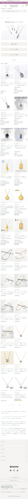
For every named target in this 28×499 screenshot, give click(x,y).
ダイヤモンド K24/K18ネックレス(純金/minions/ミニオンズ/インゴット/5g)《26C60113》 (20, 237)
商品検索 (4, 8)
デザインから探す (14, 49)
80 (19, 405)
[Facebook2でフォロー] (10, 471)
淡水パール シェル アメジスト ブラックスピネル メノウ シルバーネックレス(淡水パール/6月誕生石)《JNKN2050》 (7, 318)
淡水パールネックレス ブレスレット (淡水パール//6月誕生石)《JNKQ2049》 (20, 318)
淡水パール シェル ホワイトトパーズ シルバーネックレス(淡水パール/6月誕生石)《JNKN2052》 (7, 292)
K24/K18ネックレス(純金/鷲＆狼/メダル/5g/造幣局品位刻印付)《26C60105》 (7, 208)
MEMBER (3, 449)
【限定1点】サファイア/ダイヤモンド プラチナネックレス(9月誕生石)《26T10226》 (7, 84)
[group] (14, 3)
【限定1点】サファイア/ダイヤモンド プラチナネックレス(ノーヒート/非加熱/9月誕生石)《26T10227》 (20, 84)
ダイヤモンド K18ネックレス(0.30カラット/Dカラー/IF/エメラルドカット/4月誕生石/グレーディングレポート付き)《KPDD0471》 (20, 344)
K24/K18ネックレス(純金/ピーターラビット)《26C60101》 (7, 177)
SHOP (2, 445)
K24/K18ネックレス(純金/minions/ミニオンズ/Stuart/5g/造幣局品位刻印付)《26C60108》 (20, 208)
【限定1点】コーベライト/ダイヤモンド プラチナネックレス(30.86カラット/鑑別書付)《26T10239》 (7, 147)
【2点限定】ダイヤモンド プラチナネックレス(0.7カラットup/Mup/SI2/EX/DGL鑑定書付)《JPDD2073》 (7, 396)
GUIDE (2, 452)
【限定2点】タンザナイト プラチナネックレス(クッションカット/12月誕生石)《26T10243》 (20, 147)
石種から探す (14, 44)
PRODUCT (3, 441)
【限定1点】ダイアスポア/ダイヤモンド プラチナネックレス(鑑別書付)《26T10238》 (20, 115)
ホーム (2, 18)
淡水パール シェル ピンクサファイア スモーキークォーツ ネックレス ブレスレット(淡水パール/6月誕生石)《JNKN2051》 (20, 293)
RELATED (3, 460)
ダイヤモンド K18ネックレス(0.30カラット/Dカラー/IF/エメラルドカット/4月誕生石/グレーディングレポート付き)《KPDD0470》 (20, 370)
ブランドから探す (14, 54)
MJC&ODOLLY (3, 112)
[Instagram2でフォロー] (14, 471)
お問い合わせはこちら (14, 480)
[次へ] (22, 405)
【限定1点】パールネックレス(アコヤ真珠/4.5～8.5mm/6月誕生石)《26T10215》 (20, 267)
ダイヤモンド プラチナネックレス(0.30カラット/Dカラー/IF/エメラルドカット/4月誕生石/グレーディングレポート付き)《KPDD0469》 (7, 370)
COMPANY (3, 456)
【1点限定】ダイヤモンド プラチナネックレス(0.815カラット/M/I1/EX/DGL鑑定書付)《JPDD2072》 (20, 396)
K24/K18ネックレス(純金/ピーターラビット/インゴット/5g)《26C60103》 (20, 178)
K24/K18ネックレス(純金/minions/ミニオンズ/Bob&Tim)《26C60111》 (6, 237)
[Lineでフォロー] (17, 471)
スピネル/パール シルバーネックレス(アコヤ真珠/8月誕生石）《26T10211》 (7, 267)
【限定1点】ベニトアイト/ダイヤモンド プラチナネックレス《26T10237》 (7, 115)
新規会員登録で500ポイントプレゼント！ (14, 0)
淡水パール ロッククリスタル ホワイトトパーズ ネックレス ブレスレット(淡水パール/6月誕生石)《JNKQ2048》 (7, 344)
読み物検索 (10, 8)
